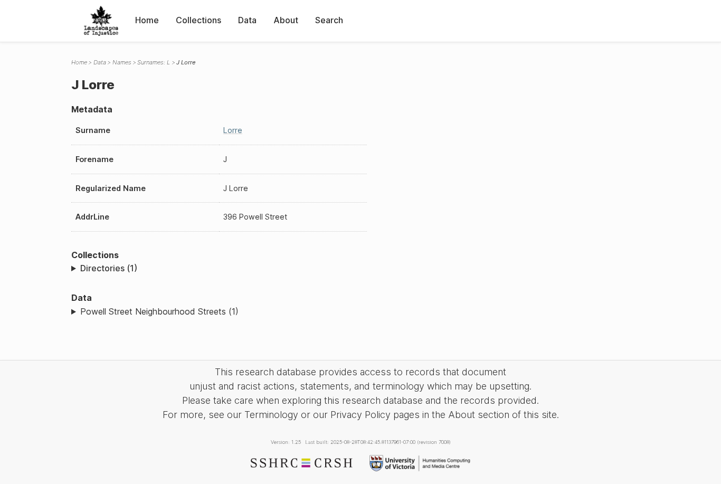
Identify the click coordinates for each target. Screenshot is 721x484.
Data (247, 20)
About (285, 20)
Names (121, 62)
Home (147, 20)
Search (329, 20)
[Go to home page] (101, 21)
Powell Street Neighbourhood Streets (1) (159, 311)
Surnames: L (153, 62)
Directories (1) (108, 268)
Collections (198, 20)
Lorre (232, 130)
